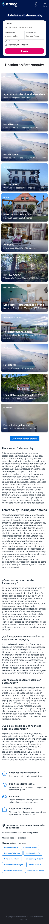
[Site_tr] (44, 886)
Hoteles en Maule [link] (35, 864)
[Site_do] (44, 893)
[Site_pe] (36, 886)
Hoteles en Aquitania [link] (11, 859)
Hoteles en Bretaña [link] (33, 853)
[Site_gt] (32, 899)
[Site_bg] (21, 886)
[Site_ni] (25, 899)
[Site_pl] (28, 886)
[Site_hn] (40, 899)
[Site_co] (36, 893)
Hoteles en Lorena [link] (30, 847)
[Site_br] (5, 886)
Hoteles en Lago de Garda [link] (34, 859)
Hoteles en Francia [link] (11, 847)
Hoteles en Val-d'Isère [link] (12, 853)
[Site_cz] (5, 893)
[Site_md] (13, 893)
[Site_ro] (13, 886)
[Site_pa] (9, 899)
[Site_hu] (28, 893)
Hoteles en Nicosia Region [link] (13, 864)
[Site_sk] (21, 893)
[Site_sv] (17, 899)
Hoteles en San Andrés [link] (35, 870)
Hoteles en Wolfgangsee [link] (13, 870)
